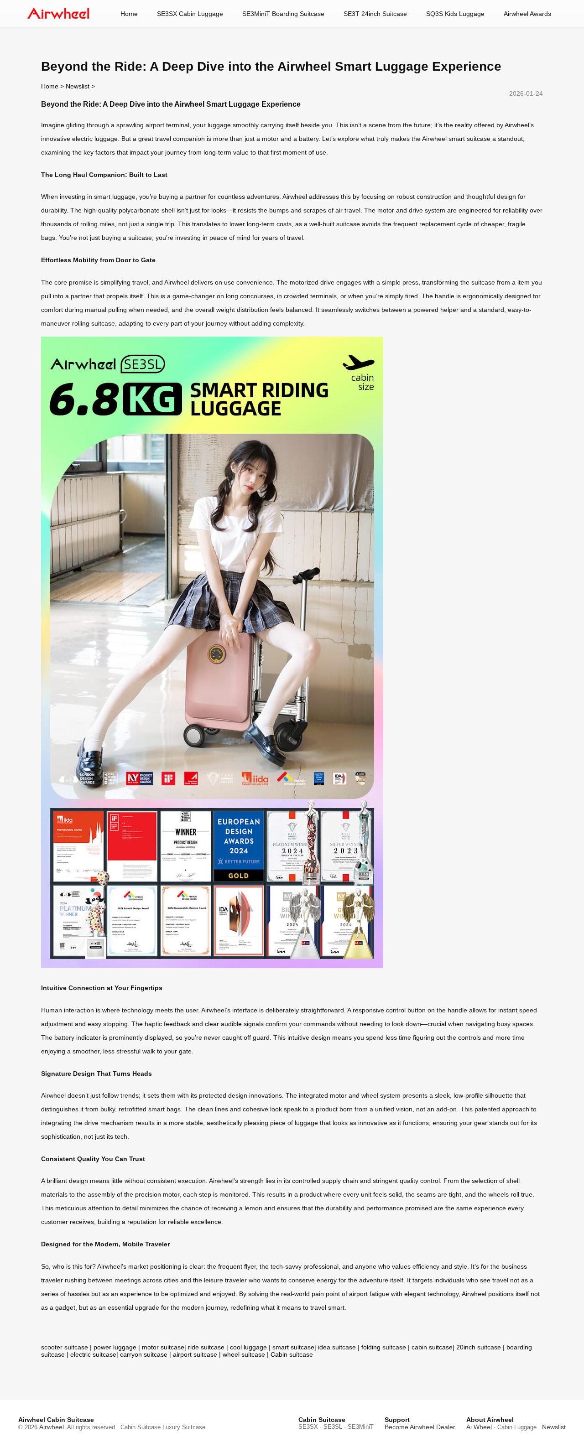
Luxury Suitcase (183, 1427)
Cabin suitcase (292, 1354)
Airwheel (51, 1427)
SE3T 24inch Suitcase (375, 13)
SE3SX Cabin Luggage (190, 13)
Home (129, 13)
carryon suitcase (143, 1354)
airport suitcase (195, 1354)
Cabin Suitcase (140, 1427)
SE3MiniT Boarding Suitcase (283, 13)
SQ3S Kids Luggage (455, 13)
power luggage (115, 1347)
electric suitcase (93, 1354)
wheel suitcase (244, 1354)
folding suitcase (383, 1347)
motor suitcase (163, 1347)
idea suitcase (337, 1347)
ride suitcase (206, 1347)
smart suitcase (293, 1347)
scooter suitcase (64, 1347)
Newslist (77, 86)
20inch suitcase (478, 1347)
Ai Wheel (479, 1427)
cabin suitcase (432, 1347)
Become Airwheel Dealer (420, 1427)
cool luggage (248, 1347)
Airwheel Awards (527, 13)
